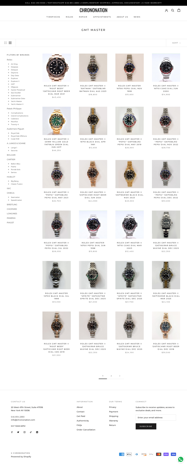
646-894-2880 (18, 416)
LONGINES (12, 213)
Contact (80, 411)
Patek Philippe (14, 109)
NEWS (137, 17)
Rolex (69, 17)
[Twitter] (18, 432)
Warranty (113, 420)
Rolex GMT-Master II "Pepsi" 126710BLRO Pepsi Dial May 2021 (56, 195)
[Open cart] (179, 10)
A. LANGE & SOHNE (16, 143)
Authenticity (83, 420)
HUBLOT (11, 177)
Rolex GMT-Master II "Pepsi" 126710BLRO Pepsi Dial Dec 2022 (166, 195)
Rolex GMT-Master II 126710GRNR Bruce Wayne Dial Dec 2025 (166, 245)
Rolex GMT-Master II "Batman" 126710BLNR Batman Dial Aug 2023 (93, 88)
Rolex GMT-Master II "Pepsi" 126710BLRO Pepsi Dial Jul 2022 (56, 245)
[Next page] (120, 376)
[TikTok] (31, 432)
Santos (14, 172)
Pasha (13, 167)
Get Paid (81, 416)
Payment (113, 411)
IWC (9, 188)
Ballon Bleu (15, 164)
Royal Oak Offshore (19, 136)
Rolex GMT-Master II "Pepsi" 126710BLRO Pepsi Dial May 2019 (129, 142)
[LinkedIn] (37, 432)
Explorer (14, 78)
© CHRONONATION (20, 453)
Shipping (113, 416)
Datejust (14, 70)
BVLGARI (11, 155)
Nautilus (14, 122)
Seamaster (15, 197)
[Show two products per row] (5, 43)
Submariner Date (18, 99)
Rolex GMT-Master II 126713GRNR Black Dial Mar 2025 (166, 296)
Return (112, 425)
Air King (14, 64)
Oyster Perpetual (18, 90)
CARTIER (11, 159)
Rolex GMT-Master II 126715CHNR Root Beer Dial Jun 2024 (93, 195)
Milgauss (14, 87)
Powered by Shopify (21, 456)
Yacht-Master (16, 101)
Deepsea (14, 67)
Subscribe (146, 426)
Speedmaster (16, 200)
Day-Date (15, 76)
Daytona (14, 73)
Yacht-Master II (17, 104)
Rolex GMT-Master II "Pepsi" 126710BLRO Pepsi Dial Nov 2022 (166, 142)
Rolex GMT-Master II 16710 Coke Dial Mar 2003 (129, 245)
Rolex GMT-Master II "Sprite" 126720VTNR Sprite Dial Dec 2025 (93, 296)
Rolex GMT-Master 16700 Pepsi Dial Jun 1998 (93, 245)
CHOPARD (12, 209)
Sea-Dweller (16, 93)
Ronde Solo (15, 170)
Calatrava (15, 119)
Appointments (102, 17)
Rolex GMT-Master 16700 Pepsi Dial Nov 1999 (129, 88)
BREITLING (12, 204)
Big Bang (14, 181)
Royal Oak (15, 133)
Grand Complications (19, 116)
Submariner (16, 96)
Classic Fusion (17, 184)
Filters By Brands (18, 55)
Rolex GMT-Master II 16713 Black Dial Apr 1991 (93, 142)
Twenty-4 (15, 125)
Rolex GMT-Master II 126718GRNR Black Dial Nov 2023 (129, 195)
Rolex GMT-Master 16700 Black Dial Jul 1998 (56, 296)
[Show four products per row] (10, 43)
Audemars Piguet (15, 129)
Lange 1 (14, 148)
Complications (17, 113)
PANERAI (11, 218)
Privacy (112, 407)
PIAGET (10, 222)
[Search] (172, 10)
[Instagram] (24, 432)
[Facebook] (12, 432)
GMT (13, 84)
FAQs (79, 425)
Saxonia (14, 151)
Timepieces (53, 17)
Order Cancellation (86, 429)
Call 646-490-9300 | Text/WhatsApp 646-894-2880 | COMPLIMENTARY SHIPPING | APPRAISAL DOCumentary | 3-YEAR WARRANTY (93, 3)
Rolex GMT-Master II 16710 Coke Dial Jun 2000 (166, 88)
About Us (122, 17)
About (80, 407)
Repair (83, 17)
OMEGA (10, 193)
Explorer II (15, 81)
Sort (175, 43)
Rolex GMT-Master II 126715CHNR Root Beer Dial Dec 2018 (166, 346)
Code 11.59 (15, 139)
